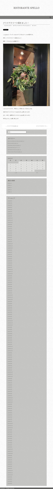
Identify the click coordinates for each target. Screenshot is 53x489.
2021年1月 (10, 344)
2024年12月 (10, 243)
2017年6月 (10, 436)
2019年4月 (10, 389)
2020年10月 (10, 350)
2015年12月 (10, 470)
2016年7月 (10, 459)
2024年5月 (10, 258)
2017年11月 (10, 425)
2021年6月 (10, 333)
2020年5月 (10, 361)
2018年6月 (10, 410)
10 (31, 164)
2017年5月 (10, 438)
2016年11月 (10, 451)
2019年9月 (10, 378)
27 (10, 170)
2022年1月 (10, 318)
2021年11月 (10, 323)
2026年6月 (10, 205)
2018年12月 (10, 397)
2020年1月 (10, 370)
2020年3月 (10, 365)
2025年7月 (10, 228)
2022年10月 (10, 299)
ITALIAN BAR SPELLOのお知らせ (14, 145)
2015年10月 (10, 474)
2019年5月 (10, 387)
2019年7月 (10, 382)
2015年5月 (10, 483)
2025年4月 (10, 235)
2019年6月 (10, 385)
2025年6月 (10, 231)
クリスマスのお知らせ (12, 126)
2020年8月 (10, 355)
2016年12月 (10, 449)
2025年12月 (10, 218)
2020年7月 (10, 357)
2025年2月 (10, 239)
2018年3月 (10, 417)
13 (10, 166)
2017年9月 (10, 430)
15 (21, 166)
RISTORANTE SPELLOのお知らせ (14, 149)
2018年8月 (10, 406)
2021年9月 (10, 327)
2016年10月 (10, 453)
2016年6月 (10, 462)
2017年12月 (10, 423)
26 (42, 168)
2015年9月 (10, 477)
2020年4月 (10, 363)
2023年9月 (10, 275)
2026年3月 (10, 211)
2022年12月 (10, 295)
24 (31, 168)
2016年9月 (10, 455)
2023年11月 (10, 271)
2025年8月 (10, 226)
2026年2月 (10, 213)
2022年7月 (10, 305)
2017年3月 (10, 442)
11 (37, 164)
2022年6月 (10, 308)
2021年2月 (10, 342)
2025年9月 (10, 224)
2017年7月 (10, 434)
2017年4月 (10, 440)
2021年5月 (10, 335)
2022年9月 (10, 301)
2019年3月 (10, 391)
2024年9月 (10, 250)
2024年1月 (10, 267)
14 (15, 166)
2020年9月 (10, 352)
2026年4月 (10, 209)
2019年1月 (10, 395)
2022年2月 (10, 316)
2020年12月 (10, 346)
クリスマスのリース (41, 126)
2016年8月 (10, 457)
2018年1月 (10, 421)
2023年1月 (10, 293)
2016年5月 (10, 464)
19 (42, 166)
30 (26, 170)
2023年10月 (10, 273)
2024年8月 (10, 252)
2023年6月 (10, 282)
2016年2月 (10, 466)
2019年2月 (10, 393)
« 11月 (15, 172)
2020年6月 (10, 359)
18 (37, 166)
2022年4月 (10, 312)
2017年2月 (10, 445)
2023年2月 (10, 290)
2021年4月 (10, 338)
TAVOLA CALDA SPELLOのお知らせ (15, 151)
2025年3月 (10, 237)
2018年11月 (10, 400)
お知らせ (10, 183)
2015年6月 (10, 481)
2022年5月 (10, 310)
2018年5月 (10, 412)
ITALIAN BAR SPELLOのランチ (14, 147)
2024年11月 (10, 246)
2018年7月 (10, 408)
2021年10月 (10, 325)
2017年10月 (10, 427)
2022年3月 (10, 314)
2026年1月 (10, 216)
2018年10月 (10, 402)
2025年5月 (10, 233)
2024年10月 (10, 248)
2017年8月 (10, 432)
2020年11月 (10, 348)
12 (42, 164)
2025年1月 (10, 241)
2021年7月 (10, 331)
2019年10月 (10, 376)
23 (26, 168)
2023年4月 (10, 286)
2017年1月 (10, 447)
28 (15, 170)
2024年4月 (10, 260)
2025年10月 (10, 222)
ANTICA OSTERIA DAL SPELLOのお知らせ (22, 25)
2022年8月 (10, 303)
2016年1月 (10, 468)
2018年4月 (10, 415)
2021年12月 (10, 320)
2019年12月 (10, 372)
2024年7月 (10, 254)
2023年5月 (10, 284)
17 (31, 166)
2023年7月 (10, 280)
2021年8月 (10, 329)
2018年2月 (10, 419)
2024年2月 (10, 265)
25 (37, 168)
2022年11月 (10, 297)
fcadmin (34, 25)
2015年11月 (10, 472)
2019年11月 (10, 374)
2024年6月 (10, 256)
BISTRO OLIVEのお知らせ (13, 143)
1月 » (37, 172)
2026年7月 (10, 203)
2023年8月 (10, 278)
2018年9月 (10, 404)
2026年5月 (10, 207)
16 (26, 166)
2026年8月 (10, 201)
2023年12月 (10, 269)
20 (10, 168)
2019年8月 (10, 380)
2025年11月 (10, 220)
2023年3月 (10, 288)
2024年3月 (10, 263)
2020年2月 (10, 367)
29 (21, 170)
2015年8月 (10, 479)
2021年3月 (10, 340)
